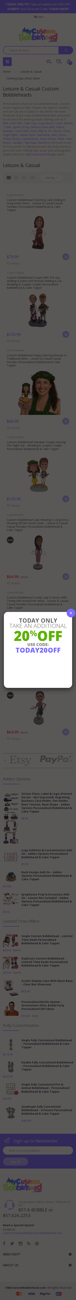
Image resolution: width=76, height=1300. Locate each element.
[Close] (71, 613)
